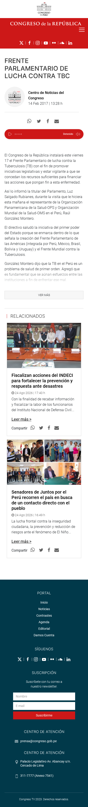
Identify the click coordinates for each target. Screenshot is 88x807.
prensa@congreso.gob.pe (38, 741)
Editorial (44, 628)
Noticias (44, 609)
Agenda (44, 622)
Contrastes (44, 615)
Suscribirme (44, 715)
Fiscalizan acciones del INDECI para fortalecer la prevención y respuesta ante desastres (42, 381)
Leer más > (21, 419)
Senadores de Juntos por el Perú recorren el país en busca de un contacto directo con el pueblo (42, 500)
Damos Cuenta (44, 635)
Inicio (44, 602)
